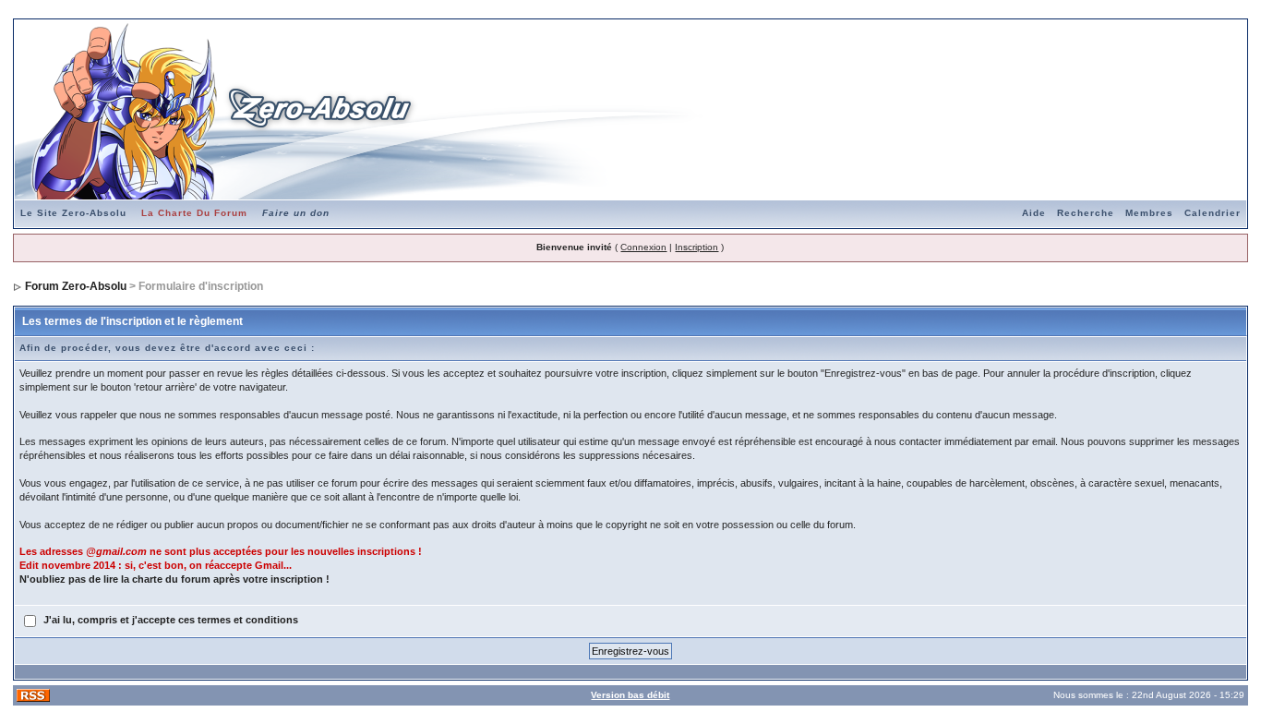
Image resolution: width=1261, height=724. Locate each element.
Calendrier (1212, 213)
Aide (1034, 213)
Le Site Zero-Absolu (73, 213)
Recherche (1085, 213)
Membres (1149, 213)
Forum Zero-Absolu (75, 286)
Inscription (696, 247)
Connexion (643, 247)
